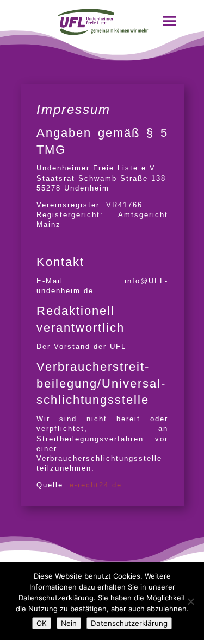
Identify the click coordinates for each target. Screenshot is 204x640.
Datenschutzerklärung (129, 623)
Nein (69, 623)
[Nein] (190, 601)
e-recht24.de (96, 485)
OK (41, 623)
